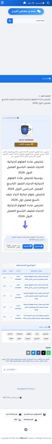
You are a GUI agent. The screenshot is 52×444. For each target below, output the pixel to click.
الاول (19, 339)
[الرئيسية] (24, 3)
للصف (46, 339)
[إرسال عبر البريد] (28, 353)
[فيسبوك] (38, 353)
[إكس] (43, 353)
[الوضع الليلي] (48, 3)
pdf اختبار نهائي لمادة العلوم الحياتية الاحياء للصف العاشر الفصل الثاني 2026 (36, 296)
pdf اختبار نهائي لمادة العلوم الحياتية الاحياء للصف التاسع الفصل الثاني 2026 (36, 307)
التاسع (37, 339)
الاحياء (10, 334)
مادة (37, 334)
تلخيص (45, 334)
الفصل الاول (46, 96)
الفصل (27, 339)
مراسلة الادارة (11, 414)
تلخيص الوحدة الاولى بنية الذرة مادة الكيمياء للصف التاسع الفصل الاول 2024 (24, 360)
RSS (15, 420)
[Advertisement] (26, 50)
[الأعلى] (25, 429)
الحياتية (19, 334)
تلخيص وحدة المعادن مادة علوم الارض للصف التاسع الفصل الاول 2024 (28, 359)
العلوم (29, 334)
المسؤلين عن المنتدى (33, 414)
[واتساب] (48, 353)
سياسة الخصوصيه (26, 389)
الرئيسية (45, 79)
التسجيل (39, 3)
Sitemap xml (28, 420)
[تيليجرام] (33, 353)
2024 (11, 339)
